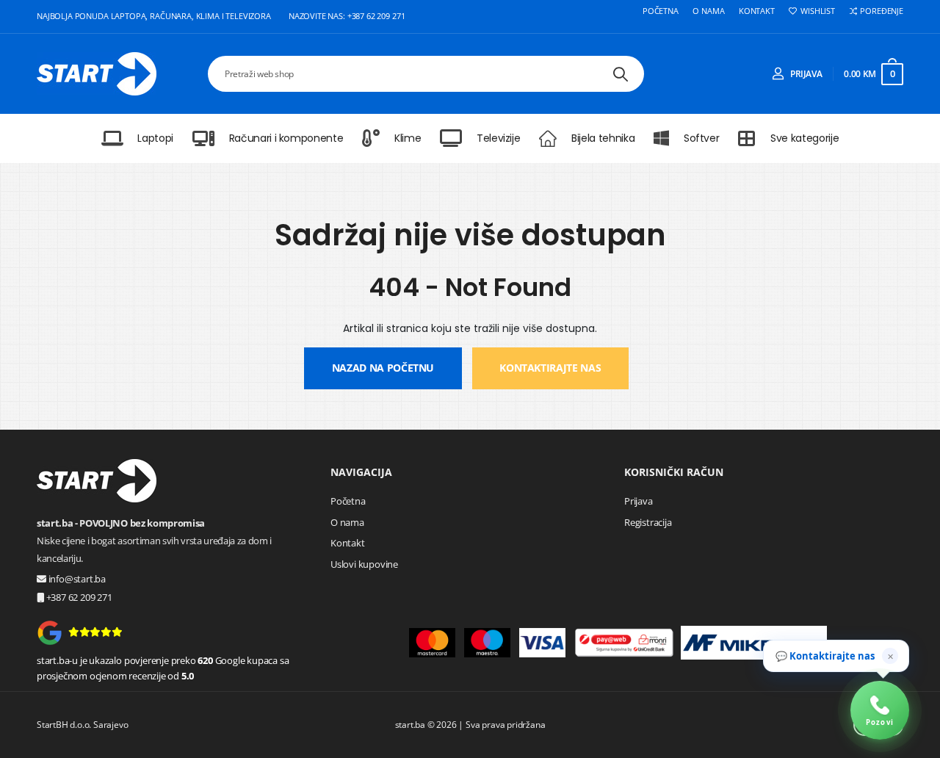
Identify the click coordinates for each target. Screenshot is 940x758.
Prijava (638, 501)
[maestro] (487, 643)
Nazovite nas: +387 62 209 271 (347, 15)
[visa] (542, 643)
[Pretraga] (620, 74)
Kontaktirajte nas (550, 368)
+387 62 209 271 (78, 597)
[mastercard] (432, 643)
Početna (661, 11)
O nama (708, 11)
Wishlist (817, 11)
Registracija (648, 522)
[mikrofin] (754, 643)
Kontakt (757, 11)
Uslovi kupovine (364, 564)
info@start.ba (77, 578)
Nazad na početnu (383, 368)
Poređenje (881, 11)
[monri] (624, 643)
